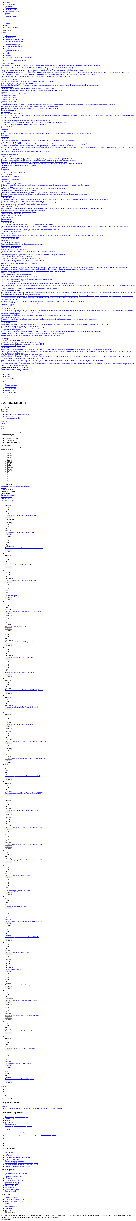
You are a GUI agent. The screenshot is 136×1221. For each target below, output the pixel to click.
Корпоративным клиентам (14, 1201)
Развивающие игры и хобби (35, 358)
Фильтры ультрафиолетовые (38, 72)
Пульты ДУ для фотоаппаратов (40, 76)
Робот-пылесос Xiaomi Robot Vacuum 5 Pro (19, 532)
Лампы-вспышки (36, 122)
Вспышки (4, 85)
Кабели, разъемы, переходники (67, 297)
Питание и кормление (31, 356)
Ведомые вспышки (56, 115)
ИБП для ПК (5, 297)
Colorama (16, 162)
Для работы (57, 283)
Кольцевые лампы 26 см (50, 133)
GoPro (13, 199)
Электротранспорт (7, 333)
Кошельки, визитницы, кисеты (49, 364)
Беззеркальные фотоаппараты (11, 71)
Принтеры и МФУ (7, 303)
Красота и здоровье (7, 360)
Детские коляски (17, 356)
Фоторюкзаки (22, 74)
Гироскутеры (18, 333)
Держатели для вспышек (40, 85)
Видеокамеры (5, 188)
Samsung (12, 244)
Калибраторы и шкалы (8, 156)
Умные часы (5, 324)
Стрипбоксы (5, 137)
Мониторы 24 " (62, 301)
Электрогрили (10, 1118)
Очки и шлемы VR (50, 297)
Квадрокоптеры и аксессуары (11, 330)
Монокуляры (5, 231)
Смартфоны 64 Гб (118, 310)
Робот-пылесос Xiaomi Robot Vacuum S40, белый (21, 707)
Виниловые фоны (61, 162)
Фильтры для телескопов (57, 226)
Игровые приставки (7, 258)
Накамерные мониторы (9, 165)
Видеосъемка (10, 43)
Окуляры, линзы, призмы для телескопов (34, 226)
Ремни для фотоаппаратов (86, 74)
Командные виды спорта (117, 351)
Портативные (36, 251)
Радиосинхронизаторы (26, 140)
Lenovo (26, 283)
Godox (23, 144)
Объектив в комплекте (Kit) (49, 65)
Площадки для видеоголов (78, 194)
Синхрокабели (69, 140)
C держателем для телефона (32, 203)
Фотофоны (4, 162)
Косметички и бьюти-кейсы (18, 365)
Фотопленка (58, 90)
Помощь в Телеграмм (12, 1189)
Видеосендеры (6, 219)
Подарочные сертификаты (14, 1180)
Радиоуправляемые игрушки (72, 331)
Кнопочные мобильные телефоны (12, 315)
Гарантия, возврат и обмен (14, 1177)
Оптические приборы (13, 45)
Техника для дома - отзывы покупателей (18, 1126)
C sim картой (83, 324)
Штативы (19, 160)
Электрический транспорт (20, 351)
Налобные (26, 228)
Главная (7, 374)
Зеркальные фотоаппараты (10, 65)
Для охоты (55, 230)
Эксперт (7, 13)
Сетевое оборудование (8, 288)
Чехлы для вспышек (14, 117)
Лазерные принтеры (20, 303)
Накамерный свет (7, 87)
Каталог (3, 32)
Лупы (3, 228)
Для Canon (11, 85)
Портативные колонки (24, 256)
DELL (19, 301)
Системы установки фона (57, 163)
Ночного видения (46, 230)
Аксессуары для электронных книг (51, 335)
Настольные (19, 228)
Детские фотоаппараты (46, 81)
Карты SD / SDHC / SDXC (20, 67)
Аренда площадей (11, 1207)
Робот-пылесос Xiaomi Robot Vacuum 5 (18, 565)
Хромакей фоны (48, 162)
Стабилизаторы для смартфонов (12, 340)
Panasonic (14, 188)
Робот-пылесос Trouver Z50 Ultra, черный (19, 985)
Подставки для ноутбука (73, 285)
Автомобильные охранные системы (56, 349)
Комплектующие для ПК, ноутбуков (13, 292)
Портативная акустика (8, 256)
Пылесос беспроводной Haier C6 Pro (17, 875)
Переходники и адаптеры (75, 163)
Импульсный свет (7, 122)
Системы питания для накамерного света (27, 192)
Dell (20, 283)
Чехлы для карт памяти (71, 67)
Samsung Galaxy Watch (30, 324)
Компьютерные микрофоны (123, 296)
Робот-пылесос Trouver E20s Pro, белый (18, 1063)
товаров (3, 488)
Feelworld (20, 165)
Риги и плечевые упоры (9, 205)
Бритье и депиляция (65, 360)
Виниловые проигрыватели (10, 263)
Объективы (9, 37)
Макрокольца (23, 106)
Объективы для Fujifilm (9, 99)
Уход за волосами (98, 360)
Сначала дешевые (7, 498)
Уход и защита (5, 78)
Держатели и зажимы (39, 205)
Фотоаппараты (11, 36)
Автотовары (5, 349)
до (8, 429)
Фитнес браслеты (7, 326)
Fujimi (21, 121)
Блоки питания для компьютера (11, 294)
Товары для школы (89, 356)
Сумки (63, 364)
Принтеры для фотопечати (19, 88)
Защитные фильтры (17, 104)
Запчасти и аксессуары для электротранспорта (51, 333)
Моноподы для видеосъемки (58, 194)
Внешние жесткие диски (18, 297)
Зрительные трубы (7, 233)
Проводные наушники (30, 269)
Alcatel (26, 315)
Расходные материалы (8, 90)
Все (12, 63)
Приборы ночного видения (10, 237)
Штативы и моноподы (8, 160)
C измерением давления (61, 324)
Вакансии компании (12, 1159)
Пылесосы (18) (10, 416)
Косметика (44, 360)
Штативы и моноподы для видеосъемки (14, 194)
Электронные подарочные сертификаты (19, 57)
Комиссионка (9, 1187)
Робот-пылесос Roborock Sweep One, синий (19, 657)
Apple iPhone (13, 310)
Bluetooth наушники (56, 267)
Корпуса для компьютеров (32, 294)
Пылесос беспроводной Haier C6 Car (17, 952)
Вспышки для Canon (15, 115)
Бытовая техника (6, 362)
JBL (19, 267)
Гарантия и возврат (11, 9)
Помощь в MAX (10, 1191)
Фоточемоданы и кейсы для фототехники (63, 74)
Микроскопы (5, 235)
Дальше (3, 1086)
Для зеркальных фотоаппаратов (38, 74)
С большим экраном (92, 310)
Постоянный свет (7, 124)
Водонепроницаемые (62, 199)
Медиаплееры (5, 249)
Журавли (33, 185)
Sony (27, 71)
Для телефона (42, 269)
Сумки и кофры (6, 153)
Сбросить (4, 423)
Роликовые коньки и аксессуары (46, 351)
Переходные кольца (35, 106)
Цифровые (41, 235)
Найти (22, 433)
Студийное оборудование (14, 41)
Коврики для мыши (71, 296)
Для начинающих (80, 65)
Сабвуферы (53, 255)
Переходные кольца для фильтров (100, 72)
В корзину (9, 517)
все (5, 1106)
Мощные (71, 283)
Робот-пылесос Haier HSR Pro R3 (16, 906)
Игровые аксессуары (8, 260)
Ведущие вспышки (42, 115)
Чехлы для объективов (8, 110)
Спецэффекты (5, 181)
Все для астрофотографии (120, 226)
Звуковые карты (129, 292)
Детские (57, 235)
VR (2, 262)
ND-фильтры (71, 72)
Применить (5, 486)
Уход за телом (76, 360)
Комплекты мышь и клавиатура (38, 296)
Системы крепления (8, 163)
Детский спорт (102, 356)
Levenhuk (10, 230)
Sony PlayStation (20, 258)
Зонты (37, 364)
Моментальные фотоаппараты (11, 83)
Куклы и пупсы (20, 358)
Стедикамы (5, 210)
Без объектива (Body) (66, 65)
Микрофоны (5, 280)
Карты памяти (5, 67)
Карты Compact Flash (36, 67)
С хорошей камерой (38, 208)
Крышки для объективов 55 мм (28, 108)
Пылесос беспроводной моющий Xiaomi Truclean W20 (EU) (25, 758)
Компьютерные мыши (57, 296)
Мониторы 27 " (73, 301)
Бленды (3, 103)
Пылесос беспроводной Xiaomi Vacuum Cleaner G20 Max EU (25, 741)
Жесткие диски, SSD (117, 292)
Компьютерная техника (14, 50)
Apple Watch (14, 324)
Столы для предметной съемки (11, 183)
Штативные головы (30, 160)
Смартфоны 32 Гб (105, 310)
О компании (9, 1152)
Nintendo (29, 258)
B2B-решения (9, 1203)
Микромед (25, 235)
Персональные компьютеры (10, 290)
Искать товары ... (26, 371)
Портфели (76, 364)
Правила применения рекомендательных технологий (23, 1164)
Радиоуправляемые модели (10, 331)
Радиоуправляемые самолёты (92, 331)
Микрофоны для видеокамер (10, 201)
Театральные (35, 230)
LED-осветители (40, 124)
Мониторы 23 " (51, 301)
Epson (11, 251)
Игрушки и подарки (8, 358)
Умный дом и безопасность (87, 362)
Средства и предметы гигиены (30, 360)
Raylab (15, 144)
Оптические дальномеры (9, 238)
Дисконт (8, 15)
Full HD (28, 188)
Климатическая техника (69, 362)
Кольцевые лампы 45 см (67, 133)
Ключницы (89, 364)
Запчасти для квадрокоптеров (93, 208)
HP (23, 283)
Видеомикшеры (24, 212)
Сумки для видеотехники (9, 206)
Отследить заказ (10, 4)
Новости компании (11, 1155)
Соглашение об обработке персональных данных (21, 1163)
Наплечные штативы (25, 205)
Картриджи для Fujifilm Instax (26, 90)
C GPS (71, 324)
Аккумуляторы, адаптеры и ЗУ (39, 121)
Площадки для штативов (53, 160)
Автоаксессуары (74, 349)
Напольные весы (10, 1124)
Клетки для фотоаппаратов (61, 76)
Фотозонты (4, 130)
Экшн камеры (5, 199)
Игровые (65, 283)
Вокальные (40, 280)
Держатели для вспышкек (81, 115)
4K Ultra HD (42, 199)
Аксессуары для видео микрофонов (33, 201)
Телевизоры (5, 244)
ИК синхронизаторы (41, 140)
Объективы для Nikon (8, 96)
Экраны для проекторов (9, 253)
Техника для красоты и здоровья (50, 362)
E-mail (22, 1133)
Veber (20, 230)
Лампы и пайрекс (7, 126)
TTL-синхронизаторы (56, 140)
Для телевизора (53, 269)
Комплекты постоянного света (23, 124)
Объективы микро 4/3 (8, 101)
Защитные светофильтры (19, 72)
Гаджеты (9, 53)
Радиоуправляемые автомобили (30, 331)
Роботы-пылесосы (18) (12, 418)
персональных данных (48, 1135)
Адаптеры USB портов (90, 285)
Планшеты (4, 312)
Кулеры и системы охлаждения (56, 292)
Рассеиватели (27, 85)
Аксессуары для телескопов (10, 226)
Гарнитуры (26, 260)
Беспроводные (44, 267)
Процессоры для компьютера (35, 292)
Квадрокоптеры (6, 208)
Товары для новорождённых (59, 356)
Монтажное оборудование (10, 212)
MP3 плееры (5, 339)
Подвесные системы (41, 163)
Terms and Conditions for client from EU (18, 1166)
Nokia (31, 315)
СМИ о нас (8, 1208)
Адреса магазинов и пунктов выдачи (17, 1173)
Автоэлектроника (16, 349)
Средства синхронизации (9, 140)
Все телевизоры (29, 244)
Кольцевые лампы (7, 133)
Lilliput (26, 165)
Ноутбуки (4, 283)
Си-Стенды (85, 185)
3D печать (4, 305)
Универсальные (26, 103)
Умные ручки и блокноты (102, 364)
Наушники (4, 267)
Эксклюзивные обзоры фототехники (17, 1157)
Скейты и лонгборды (72, 351)
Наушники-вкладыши (100, 267)
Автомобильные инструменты (101, 349)
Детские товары (6, 356)
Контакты (8, 1210)
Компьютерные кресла (8, 306)
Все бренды (36, 65)
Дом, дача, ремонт (7, 355)
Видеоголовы (33, 194)
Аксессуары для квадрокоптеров (72, 208)
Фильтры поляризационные (57, 72)
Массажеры (9, 1122)
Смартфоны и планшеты (14, 52)
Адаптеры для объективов (10, 106)
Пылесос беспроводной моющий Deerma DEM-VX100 (23, 611)
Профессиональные (93, 65)
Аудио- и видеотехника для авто (33, 349)
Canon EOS (23, 65)
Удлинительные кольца (50, 106)
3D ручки (11, 305)
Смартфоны (5, 310)
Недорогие (61, 188)
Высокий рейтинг (7, 500)
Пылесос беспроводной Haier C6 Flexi (18, 891)
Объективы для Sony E (8, 97)
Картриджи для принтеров (41, 303)
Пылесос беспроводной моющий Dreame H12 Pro (21, 1000)
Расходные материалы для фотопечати (41, 88)
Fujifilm (26, 81)
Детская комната (112, 356)
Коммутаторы (40, 288)
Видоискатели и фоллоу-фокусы (12, 215)
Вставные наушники (86, 267)
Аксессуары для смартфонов (10, 314)
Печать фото (5, 88)
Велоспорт (20, 353)
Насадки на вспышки (77, 85)
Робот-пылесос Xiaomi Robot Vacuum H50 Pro (20, 515)
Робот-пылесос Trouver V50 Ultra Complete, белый (22, 1015)
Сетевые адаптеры (52, 288)
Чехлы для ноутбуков (57, 285)
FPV (21, 208)
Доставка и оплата (11, 8)
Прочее (8, 55)
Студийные (24, 280)
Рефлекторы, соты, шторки (10, 128)
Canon (23, 71)
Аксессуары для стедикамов (35, 210)
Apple (10, 267)
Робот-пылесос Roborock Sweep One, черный (20, 672)
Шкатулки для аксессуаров (120, 364)
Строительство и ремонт (21, 355)
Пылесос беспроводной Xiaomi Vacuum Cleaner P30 (22, 776)
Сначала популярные (8, 495)
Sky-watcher (24, 224)
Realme (32, 310)
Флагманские (128, 310)
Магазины (8, 6)
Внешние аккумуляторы (9, 321)
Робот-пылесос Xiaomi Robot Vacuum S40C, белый (22, 810)
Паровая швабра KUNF (13, 596)
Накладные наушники (70, 267)
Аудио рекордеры (7, 217)
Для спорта (112, 267)
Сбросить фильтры (23, 486)
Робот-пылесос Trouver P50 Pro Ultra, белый (19, 1079)
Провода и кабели (24, 76)
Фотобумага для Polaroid (45, 90)
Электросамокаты (29, 333)
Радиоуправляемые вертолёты (51, 331)
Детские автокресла (76, 356)
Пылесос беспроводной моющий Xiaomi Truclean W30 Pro (24, 860)
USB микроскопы (77, 235)
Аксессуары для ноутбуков (10, 285)
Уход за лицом (86, 360)
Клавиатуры (23, 296)
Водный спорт (12, 353)
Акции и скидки (10, 1154)
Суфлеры (33, 212)
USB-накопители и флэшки (10, 79)
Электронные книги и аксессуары (12, 335)
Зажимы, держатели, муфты (24, 163)
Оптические (49, 235)
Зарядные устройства (68, 69)
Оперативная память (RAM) (91, 292)
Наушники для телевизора (10, 247)
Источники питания (8, 69)
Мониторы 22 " (40, 301)
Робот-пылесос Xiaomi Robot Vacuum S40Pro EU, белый (24, 690)
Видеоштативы (43, 194)
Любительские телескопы (46, 224)
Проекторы (4, 251)
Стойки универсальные (44, 185)
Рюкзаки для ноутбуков (27, 285)
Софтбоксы (5, 135)
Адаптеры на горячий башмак (59, 85)
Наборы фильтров (82, 72)
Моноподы (41, 160)
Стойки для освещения (22, 185)
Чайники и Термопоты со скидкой (16, 1117)
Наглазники (13, 76)
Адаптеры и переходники (9, 155)
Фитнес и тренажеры (101, 351)
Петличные (32, 280)
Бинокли (4, 230)
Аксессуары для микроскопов (93, 235)
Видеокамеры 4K (51, 188)
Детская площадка (125, 356)
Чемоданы (69, 364)
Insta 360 (24, 199)
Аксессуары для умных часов (98, 324)
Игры (81, 351)
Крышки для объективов (9, 108)
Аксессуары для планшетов (10, 317)
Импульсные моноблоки (21, 122)
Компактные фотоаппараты (10, 81)
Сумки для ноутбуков (43, 285)
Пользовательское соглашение (15, 1161)
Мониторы (4, 301)
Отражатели (5, 131)
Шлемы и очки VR (9, 262)
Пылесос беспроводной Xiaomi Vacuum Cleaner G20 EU (24, 793)
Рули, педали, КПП (37, 260)
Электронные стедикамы (17, 210)
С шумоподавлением (123, 267)
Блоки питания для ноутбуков (108, 285)
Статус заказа (9, 378)
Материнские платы (74, 292)
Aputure (26, 121)
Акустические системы (25, 255)
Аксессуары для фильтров (121, 72)
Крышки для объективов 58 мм (50, 108)
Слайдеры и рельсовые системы (12, 213)
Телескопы (4, 224)
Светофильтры (6, 72)
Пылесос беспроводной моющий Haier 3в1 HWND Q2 (23, 921)
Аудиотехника (10, 48)
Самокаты (60, 351)
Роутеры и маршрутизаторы (26, 288)
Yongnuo (16, 121)
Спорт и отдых (6, 351)
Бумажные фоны (37, 162)
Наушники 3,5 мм (16, 269)
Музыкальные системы (41, 255)
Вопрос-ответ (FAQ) (12, 1184)
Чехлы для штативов (69, 160)
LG (21, 251)
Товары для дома (36, 355)
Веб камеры (83, 296)
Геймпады (18, 260)
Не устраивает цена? (12, 1182)
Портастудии (17, 278)
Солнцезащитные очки (26, 364)
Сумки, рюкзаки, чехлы (9, 74)
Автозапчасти (85, 349)
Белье (16, 364)
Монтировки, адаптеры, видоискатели (79, 226)
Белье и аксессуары (7, 364)
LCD (46, 251)
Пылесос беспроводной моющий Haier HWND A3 (22, 937)
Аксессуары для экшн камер (98, 199)
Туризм (32, 351)
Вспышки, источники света (15, 39)
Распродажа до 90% (19, 60)
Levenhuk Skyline (14, 224)
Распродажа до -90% (12, 11)
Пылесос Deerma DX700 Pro (14, 969)
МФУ (29, 303)
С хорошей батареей (65, 315)
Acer (14, 251)
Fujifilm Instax (26, 83)
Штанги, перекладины (60, 185)
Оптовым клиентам (11, 17)
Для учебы (49, 283)
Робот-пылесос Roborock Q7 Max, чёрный (19, 642)
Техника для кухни (19, 362)
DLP (42, 251)
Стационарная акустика (9, 255)
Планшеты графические (35, 297)
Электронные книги (31, 335)
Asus (17, 283)
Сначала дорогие (6, 497)
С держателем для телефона (32, 133)
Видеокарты (105, 292)
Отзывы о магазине (11, 1198)
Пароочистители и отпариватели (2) (17, 414)
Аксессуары (5, 76)
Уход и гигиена (44, 356)
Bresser (12, 235)
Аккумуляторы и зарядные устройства (55, 122)
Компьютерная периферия (10, 296)
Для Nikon (18, 85)
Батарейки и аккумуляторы (24, 69)
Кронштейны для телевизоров (11, 246)
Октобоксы (4, 138)
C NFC (76, 324)
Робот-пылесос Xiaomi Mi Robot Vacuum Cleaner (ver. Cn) (24, 548)
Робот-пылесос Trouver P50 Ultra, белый (18, 1031)
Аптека (16, 360)
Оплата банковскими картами (15, 1199)
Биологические (65, 235)
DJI (28, 199)
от (8, 427)
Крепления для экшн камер (78, 199)
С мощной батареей (78, 310)
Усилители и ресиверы (8, 272)
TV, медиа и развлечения (14, 46)
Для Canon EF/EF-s (22, 94)
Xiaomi (17, 244)
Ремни (82, 364)
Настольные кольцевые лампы (86, 133)
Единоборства (88, 351)
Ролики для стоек (74, 185)
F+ (34, 315)
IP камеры (8, 1120)
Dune (17, 249)
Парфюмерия (53, 360)
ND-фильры (29, 104)
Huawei (17, 312)
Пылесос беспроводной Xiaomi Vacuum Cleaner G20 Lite (24, 827)
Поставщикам (9, 1205)
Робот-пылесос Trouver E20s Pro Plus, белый (20, 1048)
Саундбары (61, 255)
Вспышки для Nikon (29, 115)
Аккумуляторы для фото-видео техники (47, 69)
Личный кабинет (10, 1185)
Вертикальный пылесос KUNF (15, 626)
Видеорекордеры (6, 221)
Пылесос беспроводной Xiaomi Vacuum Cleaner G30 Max (24, 844)
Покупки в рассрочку (12, 1178)
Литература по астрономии (101, 226)
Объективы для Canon (8, 94)
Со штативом (18, 133)
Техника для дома (32, 362)
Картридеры (59, 67)
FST (19, 144)
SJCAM (18, 199)
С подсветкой (9, 228)
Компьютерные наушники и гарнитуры (72, 269)
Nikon (29, 65)
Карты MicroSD (49, 67)
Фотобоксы (5, 119)
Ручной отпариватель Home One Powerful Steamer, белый (24, 580)
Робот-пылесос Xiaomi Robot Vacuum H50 (19, 724)
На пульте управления (52, 208)
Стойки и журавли (7, 185)
